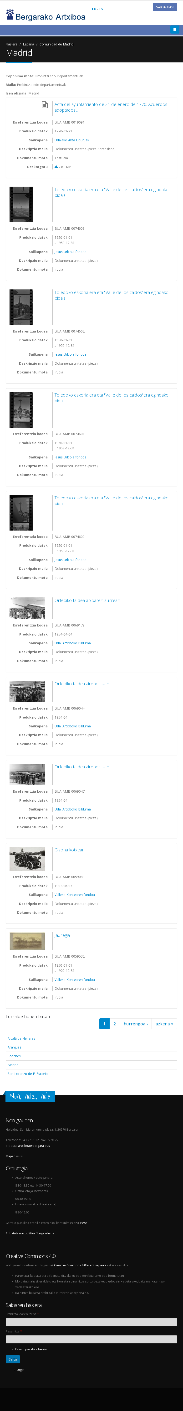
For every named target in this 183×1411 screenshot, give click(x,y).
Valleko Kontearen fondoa (75, 894)
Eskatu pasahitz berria (31, 1349)
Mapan (10, 1156)
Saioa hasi (165, 7)
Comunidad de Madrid (57, 44)
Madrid (13, 1065)
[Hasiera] (49, 15)
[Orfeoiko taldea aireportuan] (29, 691)
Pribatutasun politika (20, 1233)
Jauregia (62, 935)
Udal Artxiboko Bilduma (73, 643)
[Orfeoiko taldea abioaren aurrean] (29, 608)
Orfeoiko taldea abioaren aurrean (87, 600)
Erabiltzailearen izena (22, 1314)
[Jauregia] (29, 941)
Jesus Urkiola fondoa (70, 251)
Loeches (14, 1056)
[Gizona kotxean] (29, 859)
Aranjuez (14, 1047)
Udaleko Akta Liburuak (72, 140)
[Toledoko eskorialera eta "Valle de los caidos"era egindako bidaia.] (29, 204)
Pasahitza (14, 1331)
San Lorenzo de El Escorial (28, 1073)
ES (101, 9)
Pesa (83, 1223)
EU (94, 9)
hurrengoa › (136, 1024)
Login (20, 1370)
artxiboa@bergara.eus (34, 1146)
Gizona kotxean (70, 850)
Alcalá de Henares (21, 1038)
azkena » (164, 1024)
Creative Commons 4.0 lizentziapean (80, 1265)
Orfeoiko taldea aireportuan (82, 683)
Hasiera (11, 44)
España (28, 44)
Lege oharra (46, 1233)
